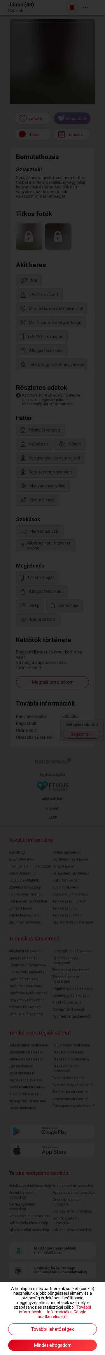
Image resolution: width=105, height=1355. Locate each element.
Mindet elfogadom (52, 1345)
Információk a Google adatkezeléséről (62, 1314)
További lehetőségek (52, 1329)
